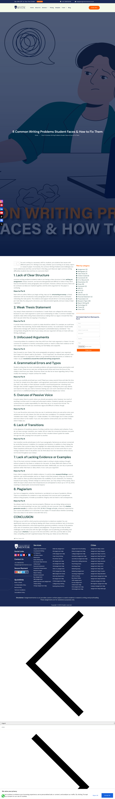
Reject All (95, 795)
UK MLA (43, 508)
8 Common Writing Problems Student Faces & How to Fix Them (57, 132)
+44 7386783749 (19, 562)
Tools (63, 7)
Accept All (107, 795)
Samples (57, 7)
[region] (57, 794)
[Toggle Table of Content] (17, 263)
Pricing (52, 7)
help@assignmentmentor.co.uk (23, 565)
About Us (37, 7)
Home (32, 7)
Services (44, 7)
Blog (69, 7)
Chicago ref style (51, 508)
